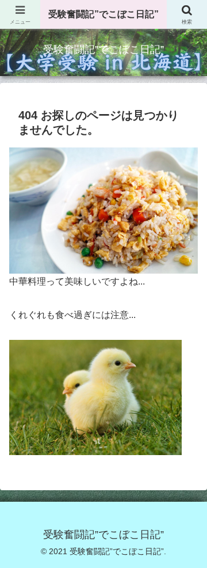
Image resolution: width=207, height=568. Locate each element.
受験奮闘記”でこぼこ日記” (103, 14)
